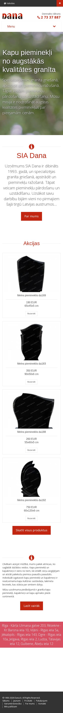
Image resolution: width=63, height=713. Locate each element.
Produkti (28, 700)
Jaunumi (17, 700)
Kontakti (42, 703)
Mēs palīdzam (10, 706)
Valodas (11, 3)
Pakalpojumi (41, 700)
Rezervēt (31, 313)
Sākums (5, 700)
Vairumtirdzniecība (12, 703)
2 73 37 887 (51, 17)
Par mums (31, 216)
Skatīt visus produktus (31, 530)
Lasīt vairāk (32, 606)
